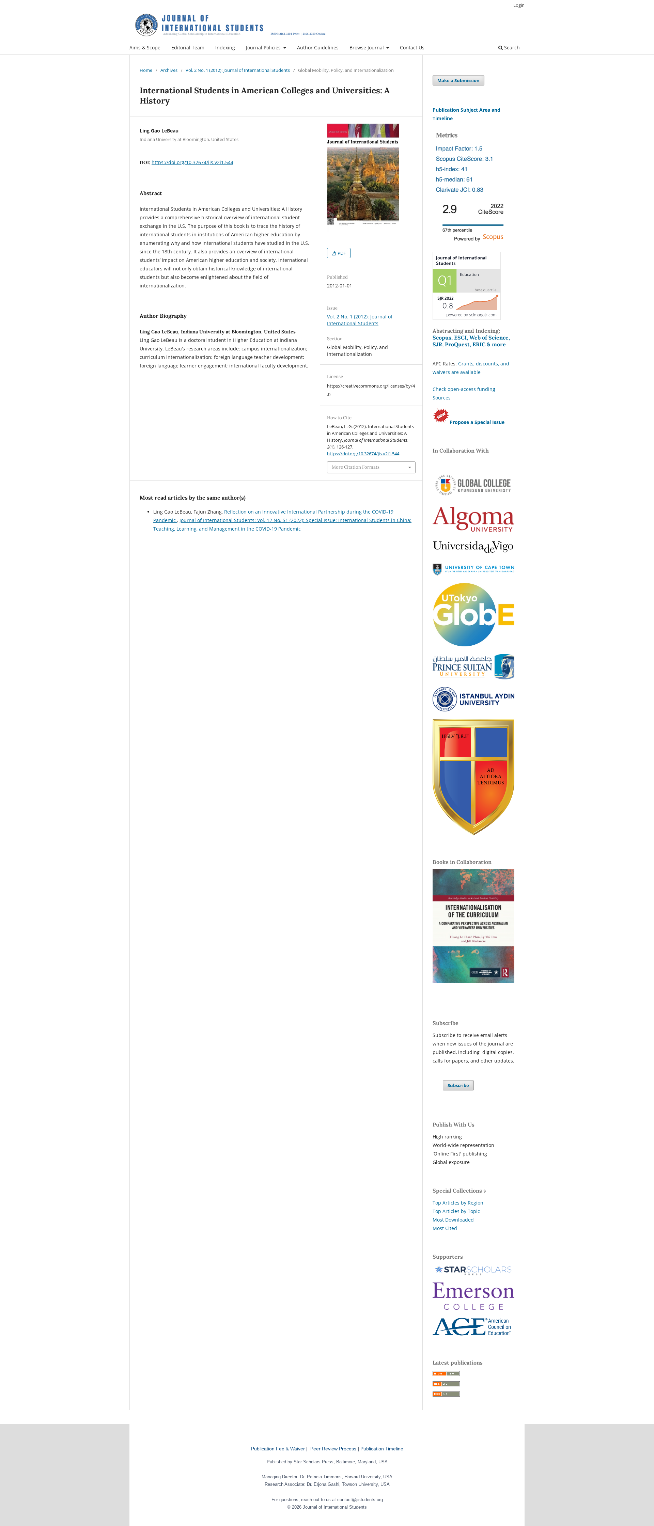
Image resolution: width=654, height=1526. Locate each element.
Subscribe (458, 1085)
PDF (341, 253)
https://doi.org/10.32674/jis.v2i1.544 (192, 162)
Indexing (225, 47)
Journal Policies (264, 47)
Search (511, 47)
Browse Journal (367, 47)
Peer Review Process (333, 1448)
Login (519, 5)
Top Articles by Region (458, 1202)
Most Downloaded (453, 1219)
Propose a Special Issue (477, 422)
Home (146, 70)
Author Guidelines (318, 47)
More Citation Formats (355, 467)
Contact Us (412, 47)
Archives (168, 70)
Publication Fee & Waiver (278, 1448)
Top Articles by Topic (456, 1211)
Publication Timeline (381, 1448)
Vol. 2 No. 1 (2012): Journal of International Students (238, 70)
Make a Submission (458, 80)
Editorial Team (187, 47)
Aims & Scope (144, 47)
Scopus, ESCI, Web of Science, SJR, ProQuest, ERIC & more (471, 341)
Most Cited (445, 1228)
